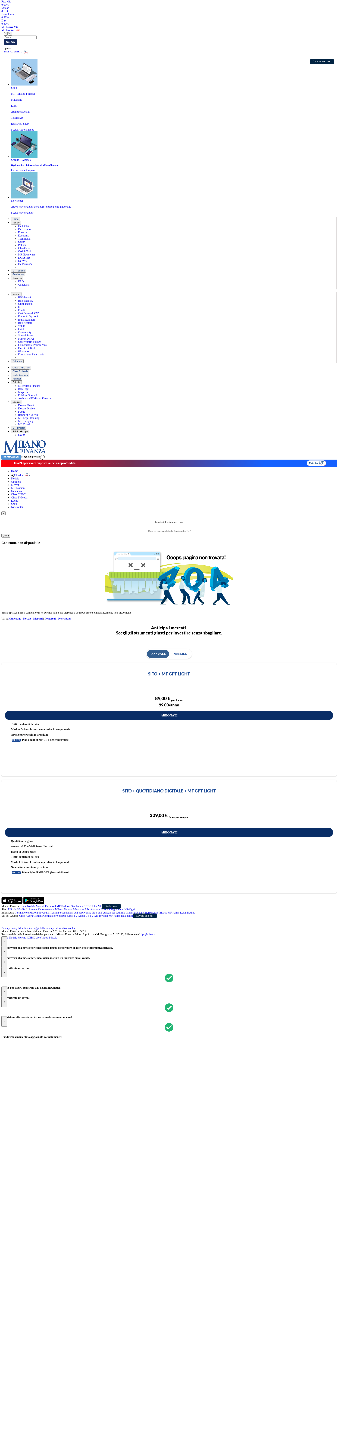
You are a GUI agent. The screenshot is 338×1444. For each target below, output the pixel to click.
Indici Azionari (26, 319)
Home (15, 219)
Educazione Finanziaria (31, 354)
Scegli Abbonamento (22, 129)
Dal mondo (24, 229)
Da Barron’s (25, 264)
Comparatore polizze (54, 915)
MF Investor (18, 427)
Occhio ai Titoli (26, 348)
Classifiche (24, 248)
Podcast (16, 378)
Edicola (16, 382)
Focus (21, 411)
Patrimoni (17, 361)
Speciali (16, 402)
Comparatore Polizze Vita (32, 344)
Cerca (10, 41)
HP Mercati (24, 297)
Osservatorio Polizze (29, 341)
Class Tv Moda (20, 371)
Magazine (23, 392)
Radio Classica (20, 375)
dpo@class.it (148, 934)
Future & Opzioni (28, 316)
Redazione (111, 906)
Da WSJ (22, 260)
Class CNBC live (21, 367)
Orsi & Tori (24, 251)
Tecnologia (24, 238)
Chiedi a (313, 463)
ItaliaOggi (23, 388)
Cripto (21, 329)
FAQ (21, 281)
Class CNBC (18, 494)
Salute (21, 241)
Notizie (16, 222)
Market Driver (26, 338)
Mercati (16, 294)
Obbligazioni (25, 303)
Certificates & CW (28, 313)
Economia (23, 235)
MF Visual (24, 424)
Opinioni (16, 481)
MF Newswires (26, 254)
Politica (22, 245)
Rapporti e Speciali (28, 414)
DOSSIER (24, 257)
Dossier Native (26, 408)
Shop (14, 503)
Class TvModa (19, 497)
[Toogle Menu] (10, 34)
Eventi (21, 434)
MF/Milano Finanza (29, 385)
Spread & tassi (26, 335)
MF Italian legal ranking (122, 915)
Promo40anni (11, 457)
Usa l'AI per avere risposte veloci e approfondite (44, 463)
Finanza (22, 232)
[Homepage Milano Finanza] (24, 453)
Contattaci (23, 284)
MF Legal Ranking (28, 417)
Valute (21, 325)
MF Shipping (25, 421)
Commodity (24, 332)
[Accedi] (42, 457)
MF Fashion (18, 270)
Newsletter (17, 506)
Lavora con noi (322, 61)
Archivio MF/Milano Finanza (34, 398)
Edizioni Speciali (27, 395)
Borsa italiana (25, 300)
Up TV (90, 915)
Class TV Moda (76, 915)
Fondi (21, 310)
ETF (20, 306)
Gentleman (18, 274)
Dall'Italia (23, 226)
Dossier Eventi (26, 405)
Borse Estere (25, 322)
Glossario (23, 351)
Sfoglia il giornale (30, 456)
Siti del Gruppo (20, 431)
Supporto (17, 278)
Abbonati (169, 715)
